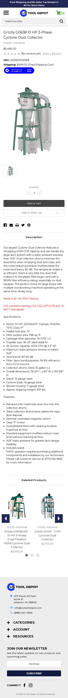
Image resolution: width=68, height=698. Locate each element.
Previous (6, 518)
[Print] (17, 225)
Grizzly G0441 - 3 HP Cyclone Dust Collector (47, 535)
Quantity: (34, 187)
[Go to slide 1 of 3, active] (26, 555)
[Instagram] (30, 685)
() (63, 13)
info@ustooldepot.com (28, 607)
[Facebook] (5, 225)
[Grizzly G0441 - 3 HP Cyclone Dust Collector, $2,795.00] (47, 506)
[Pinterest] (29, 225)
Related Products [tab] (34, 480)
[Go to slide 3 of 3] (37, 555)
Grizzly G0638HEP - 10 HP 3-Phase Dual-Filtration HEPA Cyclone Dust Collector (17, 539)
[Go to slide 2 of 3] (32, 555)
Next (59, 518)
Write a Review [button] (51, 53)
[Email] (11, 225)
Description (34, 237)
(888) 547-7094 (23, 612)
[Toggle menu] (6, 12)
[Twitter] (23, 225)
